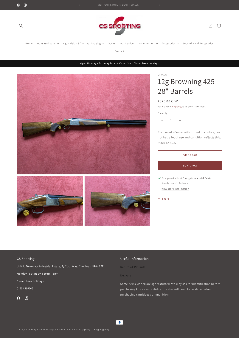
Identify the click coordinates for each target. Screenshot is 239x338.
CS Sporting (30, 329)
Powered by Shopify (46, 329)
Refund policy (66, 329)
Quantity (162, 113)
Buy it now (190, 165)
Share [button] (165, 198)
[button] (21, 26)
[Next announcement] (159, 5)
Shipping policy (101, 329)
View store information (175, 188)
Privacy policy (83, 329)
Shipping (177, 106)
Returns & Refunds (132, 267)
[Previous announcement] (80, 5)
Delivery (125, 275)
